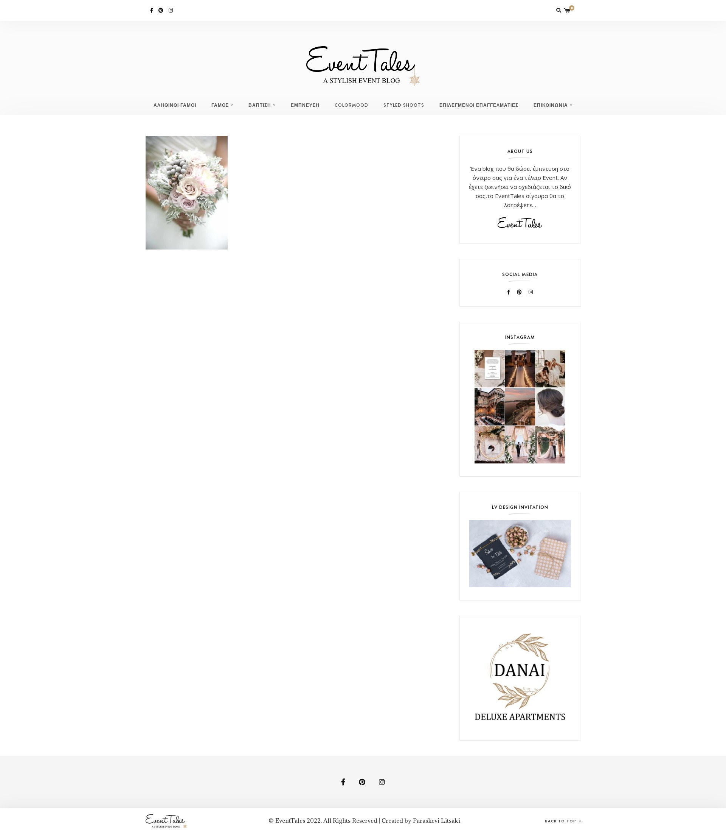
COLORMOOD (351, 105)
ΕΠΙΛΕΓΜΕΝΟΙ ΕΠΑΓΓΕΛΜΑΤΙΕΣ (478, 105)
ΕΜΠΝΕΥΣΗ (305, 105)
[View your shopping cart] (567, 10)
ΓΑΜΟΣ (220, 105)
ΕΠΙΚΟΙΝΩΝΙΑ (551, 105)
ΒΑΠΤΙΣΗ (259, 105)
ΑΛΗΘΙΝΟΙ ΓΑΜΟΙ (175, 105)
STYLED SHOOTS (403, 105)
